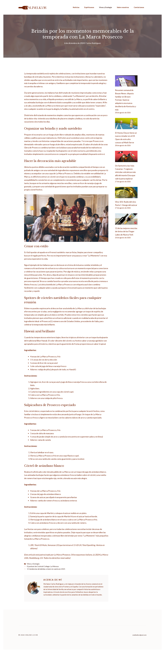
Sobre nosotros (123, 7)
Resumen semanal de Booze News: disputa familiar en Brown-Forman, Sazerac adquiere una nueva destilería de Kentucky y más (125, 100)
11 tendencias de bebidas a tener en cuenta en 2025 (46, 569)
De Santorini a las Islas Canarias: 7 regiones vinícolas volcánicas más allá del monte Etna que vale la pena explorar (125, 172)
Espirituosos (89, 7)
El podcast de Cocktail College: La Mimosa (43, 566)
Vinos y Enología (105, 7)
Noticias (76, 7)
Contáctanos (139, 7)
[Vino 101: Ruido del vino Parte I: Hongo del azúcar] (126, 196)
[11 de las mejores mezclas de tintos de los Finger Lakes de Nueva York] (126, 223)
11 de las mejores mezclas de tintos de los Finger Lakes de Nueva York (126, 231)
